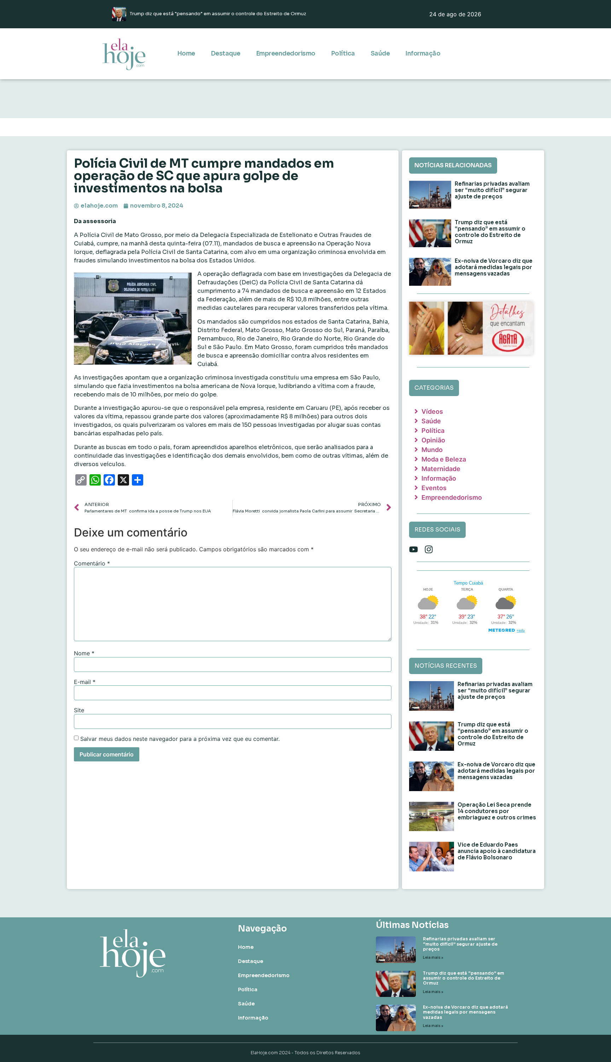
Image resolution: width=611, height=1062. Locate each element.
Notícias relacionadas (453, 165)
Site (79, 710)
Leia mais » (433, 957)
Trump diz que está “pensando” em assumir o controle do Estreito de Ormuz (490, 232)
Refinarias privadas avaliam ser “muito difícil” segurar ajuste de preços (492, 190)
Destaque (225, 53)
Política (343, 53)
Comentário (92, 563)
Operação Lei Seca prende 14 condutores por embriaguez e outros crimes (497, 811)
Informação (422, 53)
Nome (84, 653)
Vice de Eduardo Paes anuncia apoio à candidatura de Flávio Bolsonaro (497, 851)
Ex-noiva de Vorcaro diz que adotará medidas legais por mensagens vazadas (494, 267)
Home (186, 53)
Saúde (380, 53)
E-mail (84, 682)
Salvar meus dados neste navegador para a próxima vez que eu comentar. (180, 739)
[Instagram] (428, 549)
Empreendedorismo (285, 53)
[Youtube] (413, 549)
